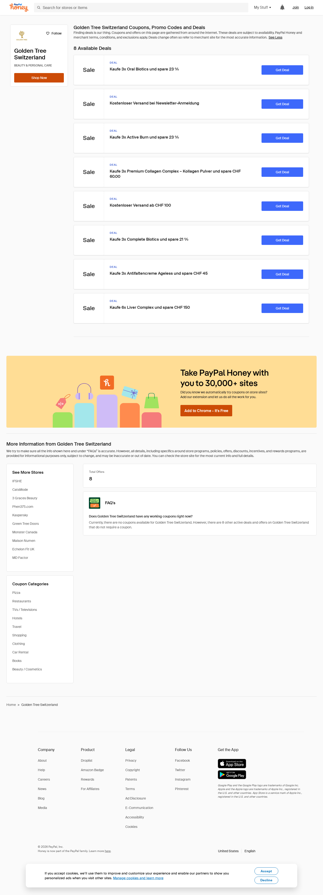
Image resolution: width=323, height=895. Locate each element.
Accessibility (134, 817)
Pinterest (182, 789)
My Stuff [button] (261, 7)
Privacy (130, 760)
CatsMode (20, 489)
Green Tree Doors (25, 523)
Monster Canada (24, 532)
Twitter (180, 770)
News (42, 789)
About (42, 760)
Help (41, 770)
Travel (16, 627)
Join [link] (295, 7)
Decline (266, 880)
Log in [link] (309, 7)
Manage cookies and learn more (138, 878)
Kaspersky (20, 515)
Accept (266, 871)
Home (11, 705)
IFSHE (17, 481)
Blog (41, 798)
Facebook (182, 760)
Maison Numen (23, 541)
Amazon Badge (92, 770)
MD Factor (20, 558)
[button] (236, 851)
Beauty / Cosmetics (27, 669)
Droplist (86, 760)
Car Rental (20, 652)
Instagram (183, 779)
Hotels (17, 618)
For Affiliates (90, 789)
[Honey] (18, 8)
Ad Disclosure (135, 798)
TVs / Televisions (24, 610)
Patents (131, 779)
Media (42, 808)
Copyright (132, 770)
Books (17, 661)
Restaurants (21, 601)
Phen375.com (22, 506)
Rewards (87, 779)
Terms (130, 789)
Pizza (16, 593)
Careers (44, 779)
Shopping (19, 635)
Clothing (18, 644)
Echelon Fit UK (23, 549)
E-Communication (139, 808)
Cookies (131, 827)
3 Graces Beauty (24, 498)
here (108, 851)
